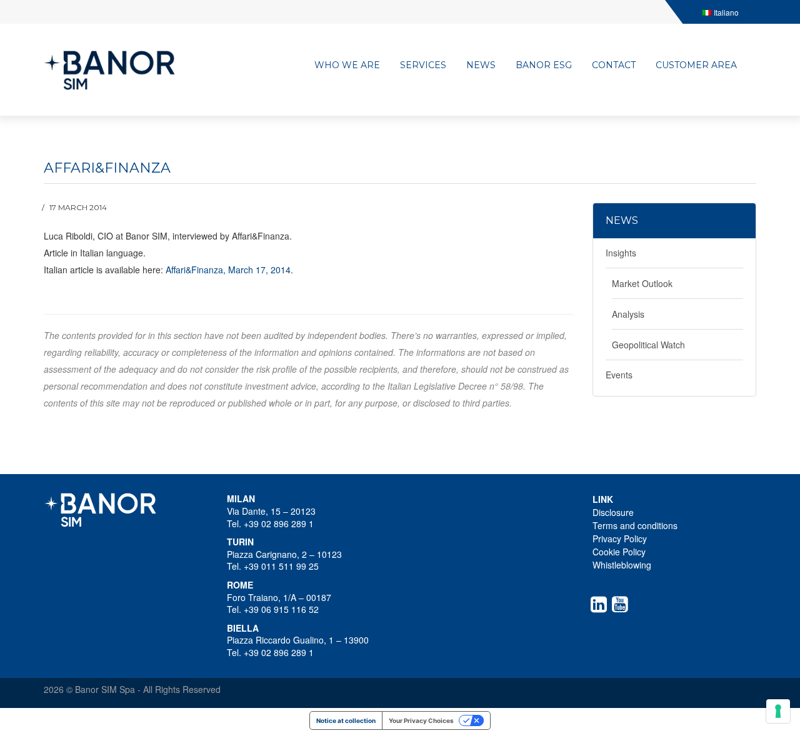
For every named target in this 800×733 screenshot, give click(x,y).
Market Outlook (642, 283)
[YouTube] (622, 604)
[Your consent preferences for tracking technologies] (778, 711)
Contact (614, 65)
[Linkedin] (601, 604)
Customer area (696, 65)
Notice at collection (346, 720)
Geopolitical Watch (648, 344)
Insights (621, 252)
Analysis (628, 314)
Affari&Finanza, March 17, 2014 (228, 269)
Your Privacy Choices (421, 720)
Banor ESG (544, 65)
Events (619, 374)
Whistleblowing (621, 565)
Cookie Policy (619, 551)
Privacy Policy (619, 538)
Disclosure (613, 512)
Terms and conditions (635, 525)
